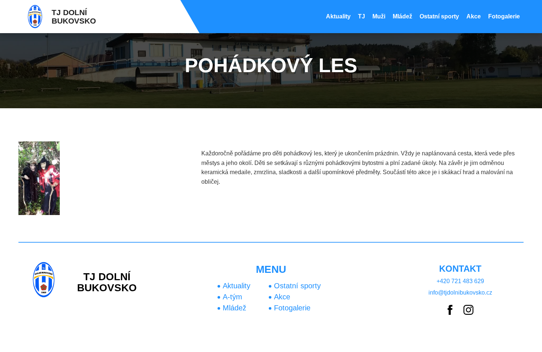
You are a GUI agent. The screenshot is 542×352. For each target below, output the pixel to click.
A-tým (232, 297)
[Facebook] (450, 310)
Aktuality (338, 16)
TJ (361, 16)
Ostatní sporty (439, 16)
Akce (473, 16)
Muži (378, 16)
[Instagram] (468, 310)
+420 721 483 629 (460, 281)
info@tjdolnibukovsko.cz (460, 292)
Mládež (402, 16)
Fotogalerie (504, 16)
